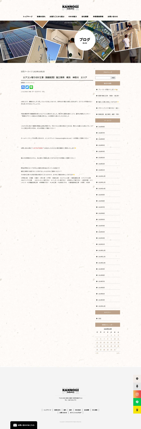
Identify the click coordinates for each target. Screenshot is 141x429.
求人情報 (98, 16)
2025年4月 (101, 226)
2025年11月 (101, 182)
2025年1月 (101, 244)
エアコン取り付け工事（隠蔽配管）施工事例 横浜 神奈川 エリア (55, 77)
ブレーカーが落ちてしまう (106, 89)
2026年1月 (101, 170)
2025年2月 (101, 238)
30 (111, 349)
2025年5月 (101, 219)
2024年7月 (101, 281)
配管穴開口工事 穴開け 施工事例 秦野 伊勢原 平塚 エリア (109, 96)
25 (118, 346)
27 (100, 349)
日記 (99, 318)
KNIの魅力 (72, 16)
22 (107, 346)
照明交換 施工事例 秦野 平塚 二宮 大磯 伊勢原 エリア (109, 114)
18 (118, 342)
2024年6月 (101, 288)
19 (97, 346)
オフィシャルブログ (75, 412)
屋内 (65, 410)
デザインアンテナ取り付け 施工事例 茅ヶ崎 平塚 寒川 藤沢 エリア (109, 108)
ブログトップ (107, 72)
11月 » (118, 353)
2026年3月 (101, 158)
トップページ (27, 16)
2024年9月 (101, 269)
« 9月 (96, 353)
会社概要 (85, 16)
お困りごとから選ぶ (57, 16)
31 (115, 349)
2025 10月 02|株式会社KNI (70, 22)
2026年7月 (101, 133)
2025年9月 (101, 195)
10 (115, 339)
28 (104, 349)
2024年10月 (101, 263)
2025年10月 (101, 188)
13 (100, 342)
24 (115, 346)
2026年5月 (101, 145)
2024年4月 (101, 300)
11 (118, 339)
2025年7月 (101, 207)
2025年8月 (101, 201)
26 (97, 349)
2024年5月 (101, 294)
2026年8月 (101, 127)
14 (104, 342)
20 (100, 346)
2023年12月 (101, 306)
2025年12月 (101, 176)
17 (115, 342)
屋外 (70, 410)
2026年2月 (101, 164)
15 (107, 342)
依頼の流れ (41, 16)
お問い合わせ (113, 16)
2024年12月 (101, 250)
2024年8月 (101, 275)
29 (107, 349)
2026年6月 (101, 139)
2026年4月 (101, 151)
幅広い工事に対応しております (107, 102)
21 (104, 346)
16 (111, 342)
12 (97, 342)
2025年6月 (101, 213)
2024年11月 (101, 257)
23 (111, 346)
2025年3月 (101, 232)
